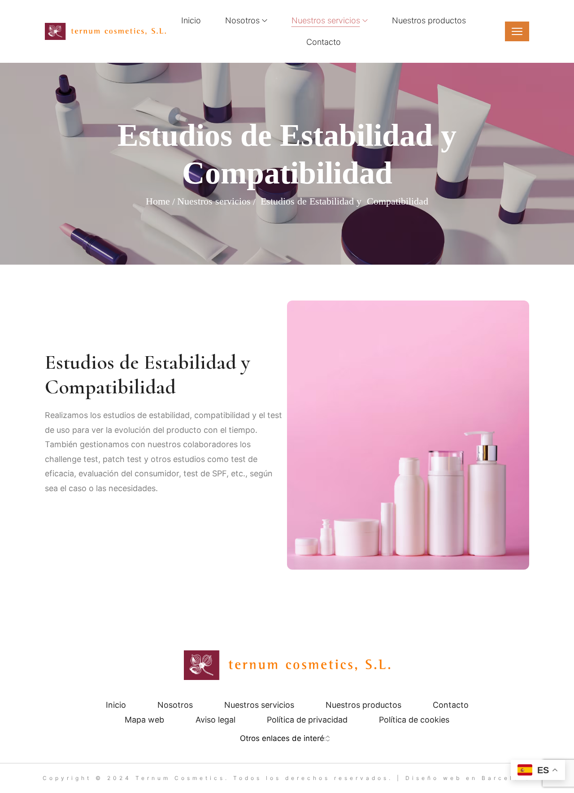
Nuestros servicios (214, 201)
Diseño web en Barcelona (468, 778)
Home (158, 201)
